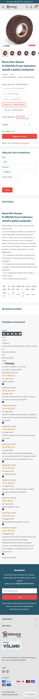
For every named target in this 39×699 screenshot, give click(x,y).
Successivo (14, 372)
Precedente (6, 372)
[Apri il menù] (3, 7)
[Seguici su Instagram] (7, 671)
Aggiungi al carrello (19, 136)
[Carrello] (35, 7)
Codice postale (7, 177)
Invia (19, 597)
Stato (4, 157)
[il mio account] (31, 7)
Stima (7, 190)
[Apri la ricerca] (27, 7)
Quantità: (5, 125)
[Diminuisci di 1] (19, 124)
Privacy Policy (13, 603)
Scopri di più (24, 143)
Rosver (5, 74)
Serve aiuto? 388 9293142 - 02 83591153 (19, 2)
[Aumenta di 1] (30, 124)
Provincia (5, 167)
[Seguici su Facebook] (3, 671)
